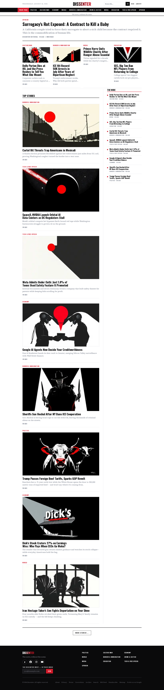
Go (127, 4)
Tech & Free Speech (129, 10)
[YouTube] (42, 662)
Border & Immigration (78, 10)
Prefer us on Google (134, 682)
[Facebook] (30, 662)
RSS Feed (103, 682)
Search (95, 682)
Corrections (79, 682)
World (64, 10)
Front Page (23, 10)
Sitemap (122, 682)
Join (49, 671)
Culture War (44, 10)
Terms (71, 682)
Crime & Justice (95, 10)
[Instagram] (36, 662)
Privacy (64, 682)
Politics (33, 10)
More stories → (82, 633)
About (139, 4)
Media (106, 10)
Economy (55, 10)
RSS (132, 4)
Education (115, 10)
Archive (88, 682)
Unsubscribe (113, 682)
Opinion (142, 10)
